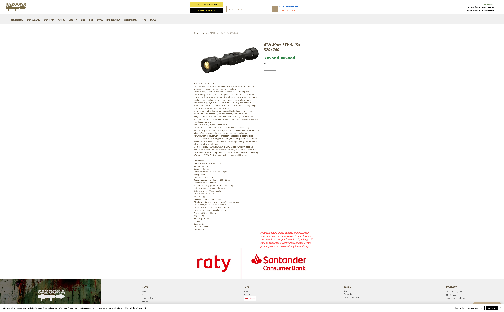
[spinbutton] (269, 68)
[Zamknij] (500, 308)
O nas (246, 291)
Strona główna (201, 33)
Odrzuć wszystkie (475, 307)
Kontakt (247, 294)
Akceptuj (491, 307)
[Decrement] (265, 68)
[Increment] (273, 68)
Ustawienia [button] (459, 307)
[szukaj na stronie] (274, 9)
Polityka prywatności (351, 297)
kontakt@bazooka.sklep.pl (455, 298)
